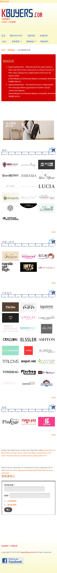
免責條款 (5, 546)
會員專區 (16, 41)
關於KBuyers (16, 35)
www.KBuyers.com (28, 552)
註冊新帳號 (11, 501)
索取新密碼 (11, 504)
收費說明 (44, 35)
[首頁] (28, 13)
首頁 (3, 35)
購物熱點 (30, 41)
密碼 (6, 495)
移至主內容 (4, 1)
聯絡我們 (44, 41)
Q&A (4, 41)
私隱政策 (14, 546)
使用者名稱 (9, 485)
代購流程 (31, 35)
